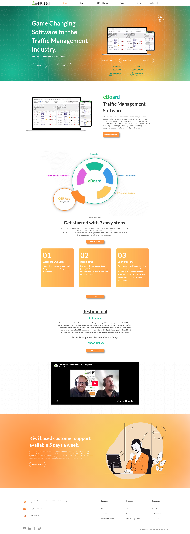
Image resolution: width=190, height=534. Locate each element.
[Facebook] (34, 528)
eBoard (129, 509)
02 (84, 255)
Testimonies (156, 514)
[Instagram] (39, 528)
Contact (104, 514)
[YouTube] (25, 528)
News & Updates (133, 519)
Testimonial (95, 311)
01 (47, 255)
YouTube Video (158, 509)
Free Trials (156, 519)
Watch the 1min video (54, 261)
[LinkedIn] (29, 528)
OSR (128, 514)
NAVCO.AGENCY (163, 529)
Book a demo (86, 261)
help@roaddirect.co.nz (38, 509)
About (103, 509)
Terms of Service (107, 519)
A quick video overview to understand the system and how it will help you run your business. (56, 269)
